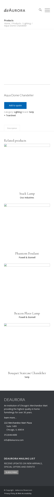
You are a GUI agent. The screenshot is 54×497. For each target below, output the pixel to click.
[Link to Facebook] (47, 490)
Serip (31, 112)
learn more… (10, 417)
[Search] (39, 10)
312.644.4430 (27, 2)
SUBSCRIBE (11, 472)
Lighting (18, 112)
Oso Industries (27, 197)
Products (9, 20)
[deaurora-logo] (22, 10)
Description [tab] (12, 128)
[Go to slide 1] (27, 80)
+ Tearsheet (10, 115)
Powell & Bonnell (27, 257)
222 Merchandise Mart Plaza (18, 422)
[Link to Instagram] (43, 490)
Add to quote (15, 105)
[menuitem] (39, 10)
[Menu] (46, 10)
